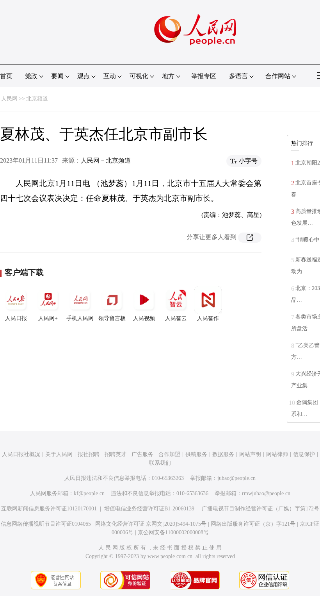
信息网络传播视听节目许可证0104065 (46, 524)
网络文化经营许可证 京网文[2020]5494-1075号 (150, 524)
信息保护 (304, 454)
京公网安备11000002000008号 (173, 532)
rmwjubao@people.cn (266, 493)
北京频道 (37, 99)
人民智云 (176, 318)
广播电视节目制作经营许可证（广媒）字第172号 (260, 509)
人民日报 (16, 318)
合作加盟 (169, 454)
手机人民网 (80, 318)
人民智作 (208, 318)
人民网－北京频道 (106, 160)
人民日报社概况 (21, 454)
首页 (6, 76)
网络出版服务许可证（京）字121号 (253, 524)
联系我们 (160, 463)
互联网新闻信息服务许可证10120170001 (49, 509)
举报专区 (203, 76)
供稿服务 (196, 454)
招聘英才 (115, 454)
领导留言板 (112, 318)
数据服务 (223, 454)
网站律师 (277, 454)
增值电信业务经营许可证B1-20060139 (149, 509)
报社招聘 (89, 454)
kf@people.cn (89, 493)
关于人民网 (59, 454)
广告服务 (142, 454)
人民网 (9, 99)
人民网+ (48, 318)
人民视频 (144, 318)
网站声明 (250, 454)
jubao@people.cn (236, 478)
